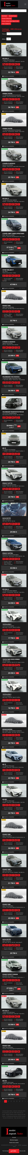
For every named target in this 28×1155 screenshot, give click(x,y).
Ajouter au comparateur (9, 76)
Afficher (4, 39)
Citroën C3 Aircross (6, 18)
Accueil (14, 1137)
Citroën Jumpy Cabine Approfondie (10, 21)
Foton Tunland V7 (6, 23)
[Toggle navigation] (25, 4)
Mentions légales (14, 1140)
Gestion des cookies (14, 1142)
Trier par (4, 34)
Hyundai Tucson (12, 16)
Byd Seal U (4, 16)
